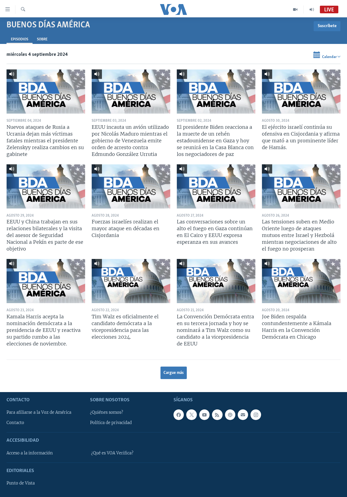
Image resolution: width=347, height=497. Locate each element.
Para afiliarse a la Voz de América (39, 412)
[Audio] (312, 9)
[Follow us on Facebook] (179, 414)
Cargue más (173, 373)
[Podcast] (230, 414)
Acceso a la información (30, 452)
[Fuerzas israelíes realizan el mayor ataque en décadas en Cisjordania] (131, 186)
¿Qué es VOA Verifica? (112, 452)
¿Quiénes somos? (106, 412)
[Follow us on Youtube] (204, 414)
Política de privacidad (111, 422)
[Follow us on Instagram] (255, 414)
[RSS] (217, 414)
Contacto (15, 422)
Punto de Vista (21, 483)
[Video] (295, 9)
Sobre (42, 39)
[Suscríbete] (243, 414)
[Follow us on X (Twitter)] (191, 414)
